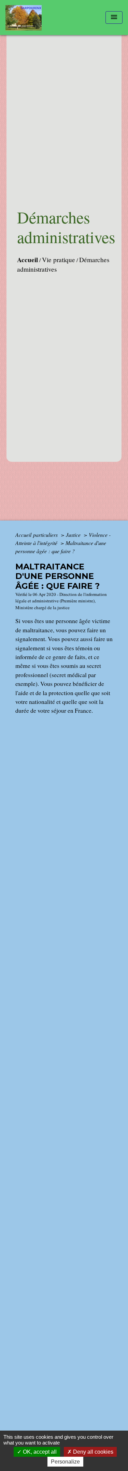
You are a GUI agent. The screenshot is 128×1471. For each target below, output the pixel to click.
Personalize (65, 1462)
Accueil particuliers (37, 534)
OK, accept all (39, 1452)
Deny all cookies (92, 1452)
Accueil (27, 260)
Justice (74, 534)
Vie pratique (58, 259)
